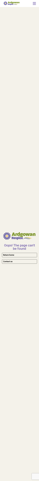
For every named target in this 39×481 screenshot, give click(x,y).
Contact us (7, 261)
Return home (8, 255)
